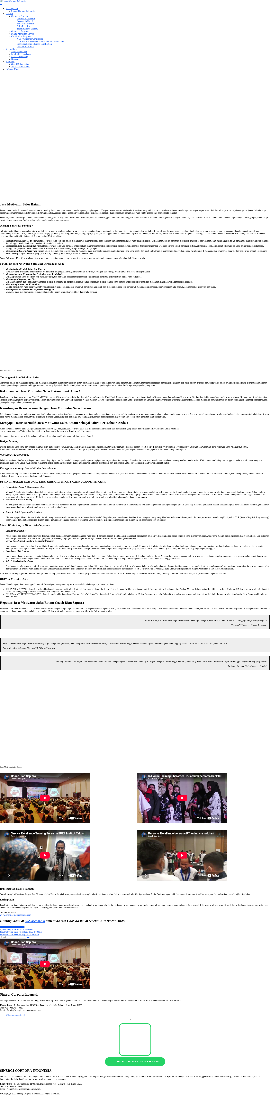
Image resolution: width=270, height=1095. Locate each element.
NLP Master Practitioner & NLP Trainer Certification (40, 41)
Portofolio (10, 61)
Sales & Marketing (19, 56)
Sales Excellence (24, 26)
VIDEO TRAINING (20, 66)
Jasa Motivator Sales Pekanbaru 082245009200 (21, 932)
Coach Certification (25, 46)
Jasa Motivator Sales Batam (12, 927)
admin (6, 929)
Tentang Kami (12, 8)
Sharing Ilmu (11, 49)
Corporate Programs (20, 16)
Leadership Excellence (27, 21)
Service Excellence (25, 23)
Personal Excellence (26, 18)
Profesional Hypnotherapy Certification (34, 44)
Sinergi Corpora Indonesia (23, 11)
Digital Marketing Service (22, 34)
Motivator (28, 929)
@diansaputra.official (15, 1015)
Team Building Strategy (27, 29)
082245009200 (35, 921)
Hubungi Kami (12, 69)
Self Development (19, 51)
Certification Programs (21, 36)
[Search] (28, 937)
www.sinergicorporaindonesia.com (16, 915)
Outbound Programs (20, 31)
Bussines (15, 59)
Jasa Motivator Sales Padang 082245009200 (19, 934)
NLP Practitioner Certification (30, 39)
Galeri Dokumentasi (20, 64)
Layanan (9, 13)
